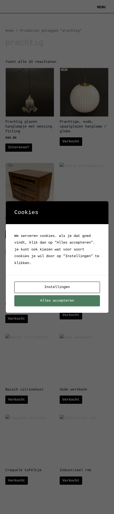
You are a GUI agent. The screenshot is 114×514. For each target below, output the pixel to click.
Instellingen (57, 287)
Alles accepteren (57, 301)
